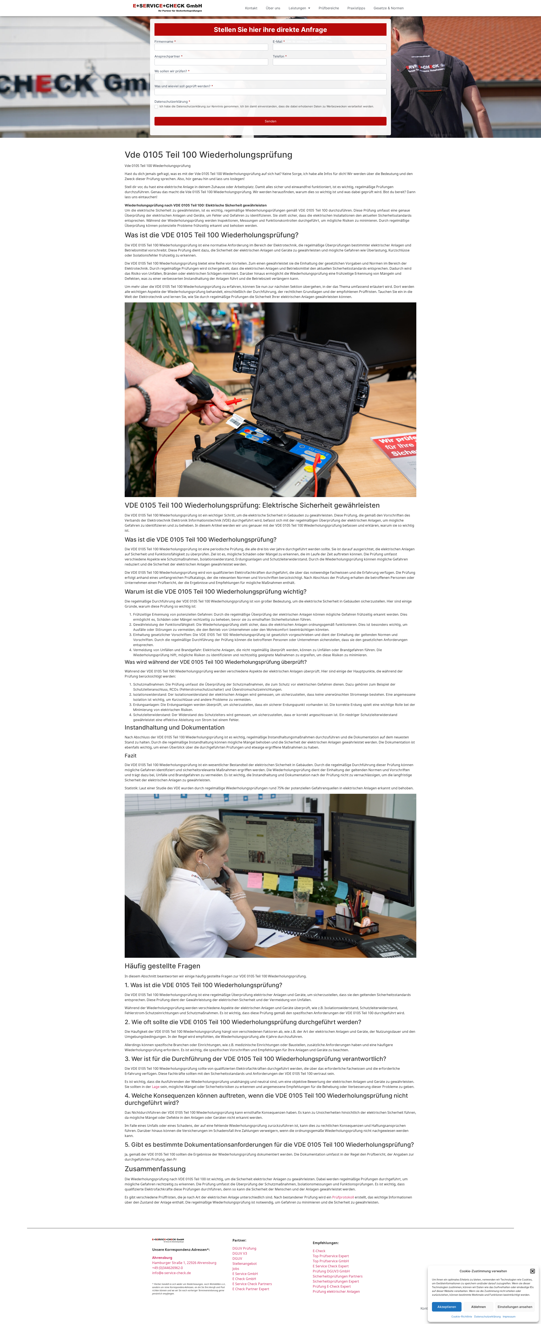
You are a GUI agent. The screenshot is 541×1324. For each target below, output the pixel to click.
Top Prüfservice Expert (331, 1256)
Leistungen (297, 8)
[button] (532, 1271)
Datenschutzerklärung (487, 1316)
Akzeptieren (446, 1307)
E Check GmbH (244, 1278)
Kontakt (251, 8)
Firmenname (165, 42)
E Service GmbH (245, 1273)
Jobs (235, 1268)
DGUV (237, 1258)
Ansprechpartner (168, 56)
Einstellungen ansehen (515, 1307)
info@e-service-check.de (171, 1273)
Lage (156, 1086)
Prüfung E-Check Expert (332, 1286)
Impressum (509, 1316)
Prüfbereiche (329, 8)
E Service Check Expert (331, 1266)
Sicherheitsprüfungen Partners (338, 1276)
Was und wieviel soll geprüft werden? (183, 86)
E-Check (319, 1251)
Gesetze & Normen (389, 8)
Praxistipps (356, 8)
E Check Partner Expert (250, 1289)
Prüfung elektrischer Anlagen (336, 1291)
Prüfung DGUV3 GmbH (331, 1271)
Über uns (273, 8)
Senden (270, 121)
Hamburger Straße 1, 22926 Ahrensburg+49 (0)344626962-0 (184, 1262)
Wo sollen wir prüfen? (172, 71)
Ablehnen (478, 1307)
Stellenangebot (244, 1263)
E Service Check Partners (252, 1284)
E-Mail (279, 42)
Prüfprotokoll (343, 1197)
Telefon (280, 56)
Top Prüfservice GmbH (331, 1261)
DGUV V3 (239, 1253)
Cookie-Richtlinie (461, 1316)
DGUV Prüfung (244, 1248)
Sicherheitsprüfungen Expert (336, 1281)
